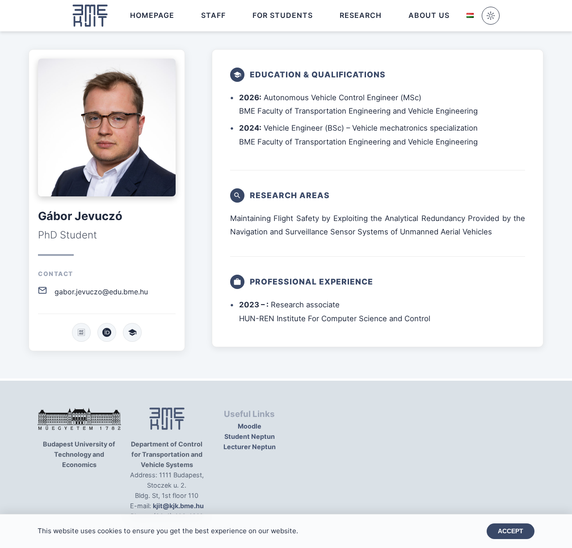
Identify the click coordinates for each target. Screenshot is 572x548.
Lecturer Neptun (249, 446)
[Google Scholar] (132, 332)
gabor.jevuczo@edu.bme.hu (101, 291)
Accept (510, 531)
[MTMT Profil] (81, 332)
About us (429, 15)
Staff (213, 15)
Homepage (152, 15)
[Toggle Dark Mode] (491, 16)
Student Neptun (249, 436)
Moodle (249, 426)
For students (282, 15)
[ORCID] (106, 332)
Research (361, 15)
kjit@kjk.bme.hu (178, 506)
